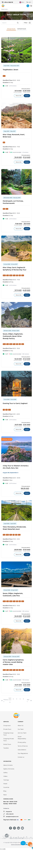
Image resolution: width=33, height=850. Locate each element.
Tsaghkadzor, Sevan (10, 70)
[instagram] (14, 828)
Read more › (4, 9)
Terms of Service (23, 746)
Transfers (6, 748)
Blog (4, 791)
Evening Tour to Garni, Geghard (15, 403)
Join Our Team (22, 733)
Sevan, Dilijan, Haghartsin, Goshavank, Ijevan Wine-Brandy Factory (13, 336)
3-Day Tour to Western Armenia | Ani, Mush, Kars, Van (15, 467)
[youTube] (22, 828)
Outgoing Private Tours (8, 739)
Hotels (5, 783)
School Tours (7, 744)
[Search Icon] (27, 5)
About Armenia (7, 765)
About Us (20, 725)
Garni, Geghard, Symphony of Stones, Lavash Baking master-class (13, 662)
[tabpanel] (16, 369)
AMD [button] (29, 2)
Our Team (21, 729)
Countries (6, 787)
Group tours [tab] (11, 29)
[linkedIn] (18, 828)
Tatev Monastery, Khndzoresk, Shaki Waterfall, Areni (14, 528)
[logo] (3, 5)
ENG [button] (23, 2)
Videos (5, 776)
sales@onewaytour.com (12, 816)
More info (19, 95)
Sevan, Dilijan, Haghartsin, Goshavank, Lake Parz (13, 594)
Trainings (6, 780)
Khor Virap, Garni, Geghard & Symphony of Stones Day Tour (14, 269)
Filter (25, 23)
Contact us (21, 757)
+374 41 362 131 (8, 2)
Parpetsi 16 (9, 811)
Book (27, 95)
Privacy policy (22, 742)
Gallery (5, 772)
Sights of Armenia (8, 769)
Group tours (7, 725)
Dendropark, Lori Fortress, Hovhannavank (13, 202)
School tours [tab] (21, 29)
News (5, 794)
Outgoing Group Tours (8, 734)
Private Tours (7, 729)
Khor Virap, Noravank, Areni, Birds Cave (14, 136)
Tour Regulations (23, 753)
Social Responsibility (22, 737)
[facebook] (10, 828)
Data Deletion (22, 749)
